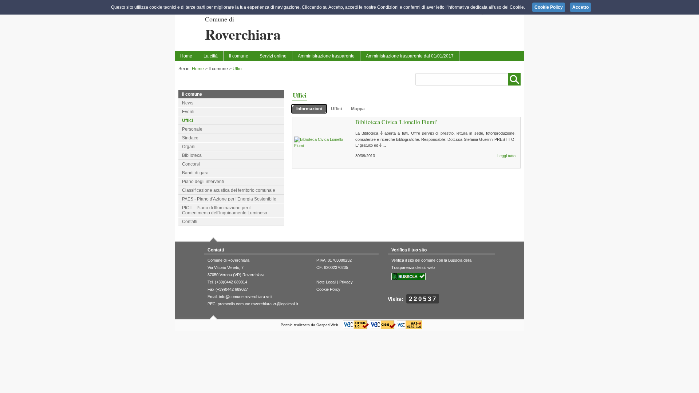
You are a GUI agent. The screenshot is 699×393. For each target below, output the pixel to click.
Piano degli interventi (203, 181)
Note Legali (326, 282)
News (187, 103)
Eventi (188, 111)
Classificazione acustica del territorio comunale (228, 190)
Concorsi (191, 164)
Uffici (237, 68)
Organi (189, 146)
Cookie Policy (328, 289)
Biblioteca (192, 155)
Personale (192, 129)
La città (211, 56)
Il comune (238, 56)
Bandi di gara (195, 172)
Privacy (346, 282)
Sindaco (190, 137)
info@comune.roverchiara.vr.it (245, 296)
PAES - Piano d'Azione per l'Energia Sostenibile (229, 199)
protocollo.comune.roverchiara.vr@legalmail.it (258, 304)
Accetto (580, 7)
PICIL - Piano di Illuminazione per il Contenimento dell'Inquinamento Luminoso (224, 210)
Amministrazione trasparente (326, 56)
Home (186, 56)
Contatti (189, 221)
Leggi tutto (506, 156)
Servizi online (273, 56)
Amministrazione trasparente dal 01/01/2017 (410, 56)
